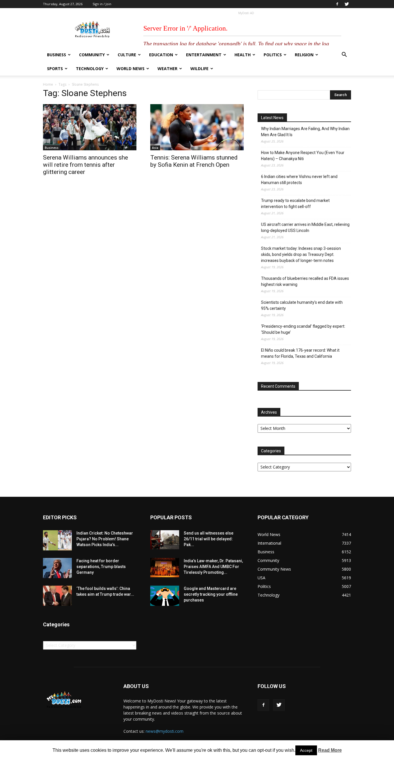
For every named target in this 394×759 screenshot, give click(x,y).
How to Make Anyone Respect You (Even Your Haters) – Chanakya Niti (302, 155)
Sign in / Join (102, 4)
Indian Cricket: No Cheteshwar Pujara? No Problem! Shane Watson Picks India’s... (104, 539)
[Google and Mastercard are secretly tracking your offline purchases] (164, 596)
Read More (330, 750)
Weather (167, 68)
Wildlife (199, 68)
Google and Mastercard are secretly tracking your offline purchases (211, 594)
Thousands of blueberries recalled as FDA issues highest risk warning (305, 281)
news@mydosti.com (164, 731)
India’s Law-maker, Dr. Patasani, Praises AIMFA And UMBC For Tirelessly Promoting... (213, 567)
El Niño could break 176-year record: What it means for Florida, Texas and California (300, 353)
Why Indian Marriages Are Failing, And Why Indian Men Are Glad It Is (305, 131)
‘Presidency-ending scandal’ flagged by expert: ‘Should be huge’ (303, 329)
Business (56, 54)
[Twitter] (346, 4)
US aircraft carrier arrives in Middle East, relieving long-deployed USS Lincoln (305, 227)
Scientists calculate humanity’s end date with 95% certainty (302, 305)
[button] (344, 55)
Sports (55, 68)
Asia (155, 148)
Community (92, 54)
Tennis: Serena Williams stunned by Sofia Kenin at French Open (194, 161)
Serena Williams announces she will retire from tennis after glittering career (85, 164)
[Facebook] (337, 4)
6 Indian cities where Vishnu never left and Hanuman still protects (299, 179)
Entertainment (204, 54)
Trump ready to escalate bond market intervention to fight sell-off (295, 203)
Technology (90, 68)
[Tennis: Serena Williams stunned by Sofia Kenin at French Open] (197, 127)
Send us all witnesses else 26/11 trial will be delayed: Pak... (208, 539)
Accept (306, 750)
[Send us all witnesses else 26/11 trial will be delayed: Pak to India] (164, 539)
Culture (127, 54)
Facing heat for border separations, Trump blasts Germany (101, 567)
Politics (273, 54)
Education (161, 54)
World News (131, 68)
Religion (304, 54)
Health (242, 54)
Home (48, 84)
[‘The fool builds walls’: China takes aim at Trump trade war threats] (57, 596)
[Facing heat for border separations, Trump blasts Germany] (57, 568)
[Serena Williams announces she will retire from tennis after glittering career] (89, 127)
